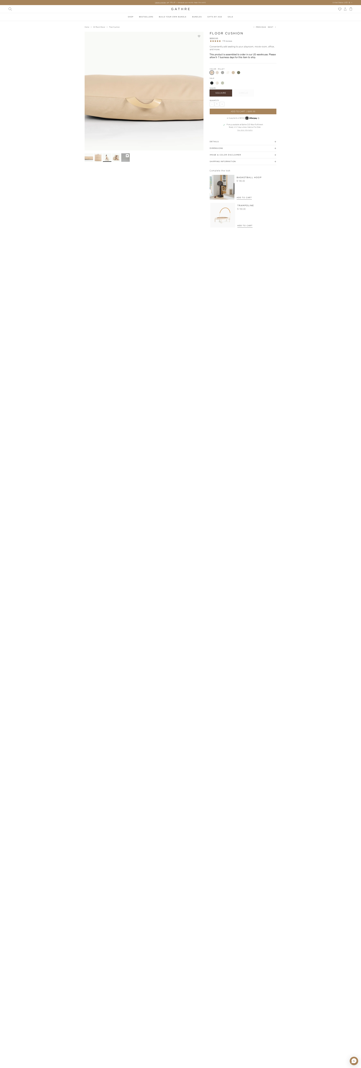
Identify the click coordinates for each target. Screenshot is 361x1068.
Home (87, 27)
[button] (199, 36)
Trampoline (245, 205)
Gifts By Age (214, 17)
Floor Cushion (114, 27)
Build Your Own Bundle (172, 17)
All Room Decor (99, 27)
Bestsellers (146, 17)
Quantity (214, 100)
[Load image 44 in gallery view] (144, 91)
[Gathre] (180, 9)
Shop (130, 17)
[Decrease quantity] (212, 104)
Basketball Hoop (249, 177)
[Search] (10, 9)
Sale (230, 17)
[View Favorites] (339, 9)
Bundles (197, 17)
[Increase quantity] (222, 104)
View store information (245, 130)
